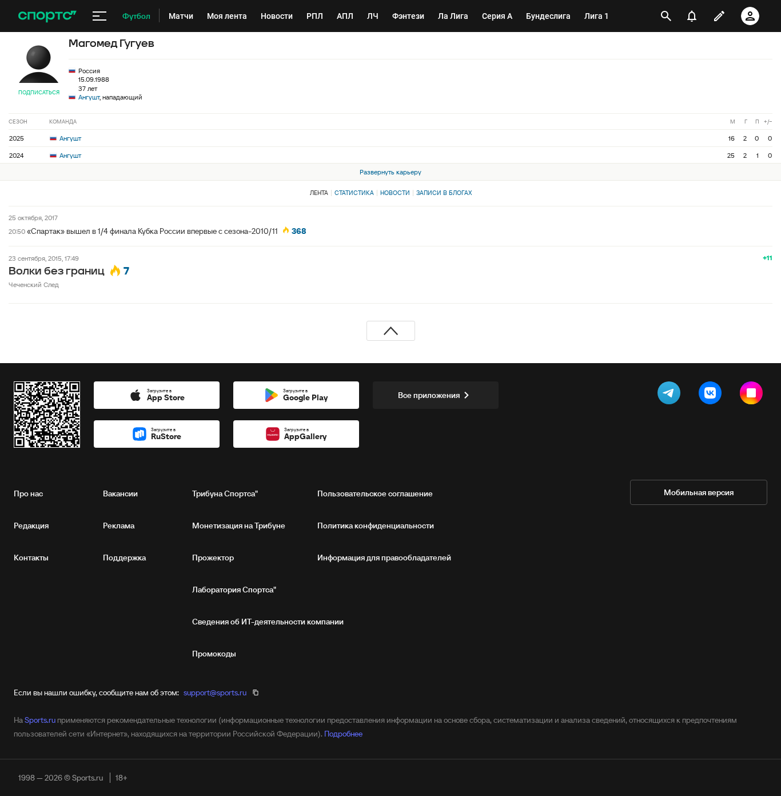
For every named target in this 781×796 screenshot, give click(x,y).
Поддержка (124, 557)
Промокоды (214, 653)
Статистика (354, 193)
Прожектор (213, 557)
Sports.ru (40, 720)
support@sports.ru (215, 692)
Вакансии (120, 493)
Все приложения (429, 395)
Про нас (28, 493)
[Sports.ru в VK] (712, 395)
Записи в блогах (444, 193)
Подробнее (343, 734)
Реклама (118, 525)
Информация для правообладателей (384, 557)
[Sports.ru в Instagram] (753, 395)
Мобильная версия (699, 492)
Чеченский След (34, 284)
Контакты (31, 557)
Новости (395, 193)
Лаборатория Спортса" (234, 589)
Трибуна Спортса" (225, 493)
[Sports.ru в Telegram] (671, 395)
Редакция (31, 525)
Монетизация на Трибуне (238, 525)
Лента (319, 193)
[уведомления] (692, 16)
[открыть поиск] (666, 16)
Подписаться (38, 92)
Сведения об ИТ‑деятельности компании (268, 621)
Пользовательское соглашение (375, 493)
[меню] (99, 16)
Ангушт (88, 97)
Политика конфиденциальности (375, 525)
